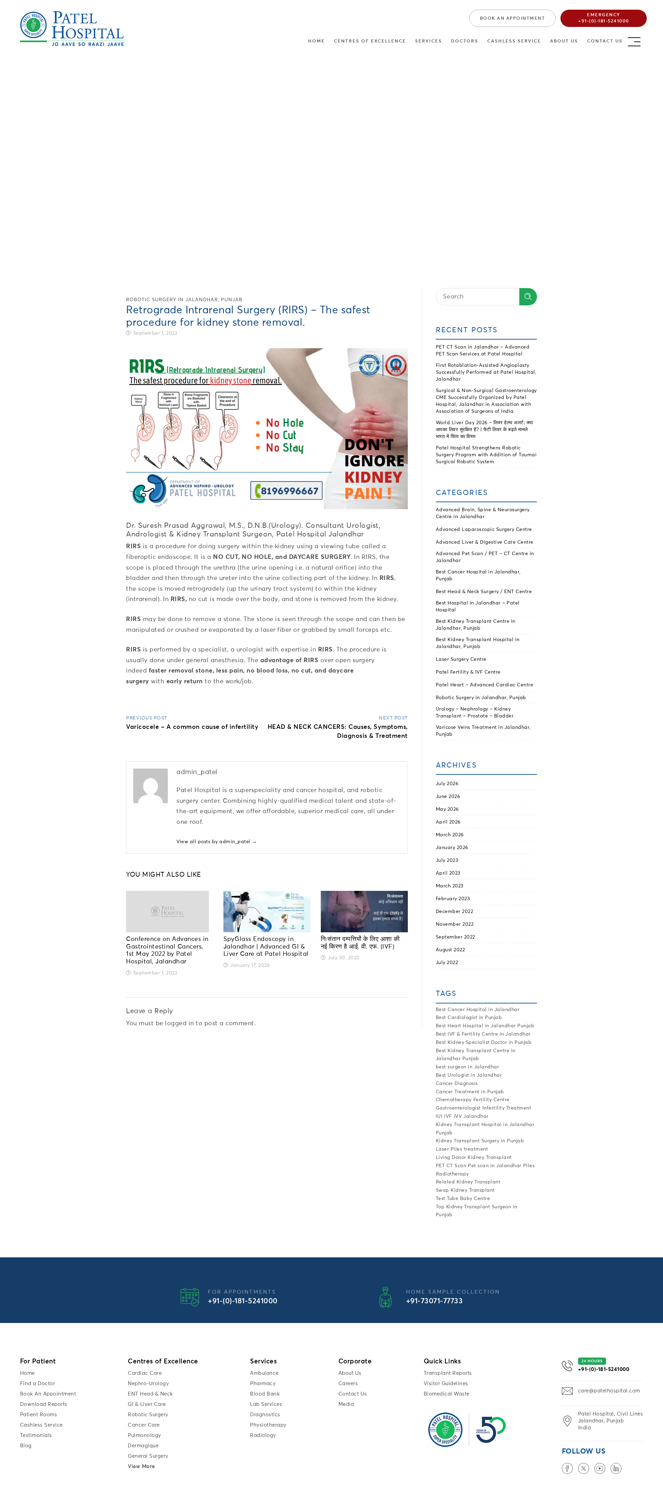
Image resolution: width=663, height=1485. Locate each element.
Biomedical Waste (447, 1394)
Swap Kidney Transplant (465, 1190)
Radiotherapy (452, 1174)
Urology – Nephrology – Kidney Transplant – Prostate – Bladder (475, 712)
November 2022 (455, 924)
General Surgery (148, 1456)
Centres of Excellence (370, 41)
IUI (439, 1116)
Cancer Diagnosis (457, 1083)
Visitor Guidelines (446, 1383)
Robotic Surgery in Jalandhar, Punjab (184, 299)
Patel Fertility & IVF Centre (468, 672)
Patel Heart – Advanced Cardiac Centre (485, 685)
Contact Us (605, 41)
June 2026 (448, 796)
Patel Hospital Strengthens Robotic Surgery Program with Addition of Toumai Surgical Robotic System (486, 455)
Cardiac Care (145, 1373)
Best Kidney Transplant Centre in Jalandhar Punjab (476, 1055)
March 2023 (450, 886)
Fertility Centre (491, 1099)
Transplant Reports (448, 1373)
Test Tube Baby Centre (463, 1198)
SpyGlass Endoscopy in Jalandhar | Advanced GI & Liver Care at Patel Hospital (266, 947)
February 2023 (453, 898)
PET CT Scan (451, 1165)
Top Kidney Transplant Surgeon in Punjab (476, 1211)
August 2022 (450, 950)
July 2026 (447, 783)
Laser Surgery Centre (461, 659)
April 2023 (448, 873)
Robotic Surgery (148, 1414)
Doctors (464, 41)
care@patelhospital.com (609, 1390)
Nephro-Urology (148, 1383)
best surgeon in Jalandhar (467, 1067)
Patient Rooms (38, 1414)
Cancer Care (144, 1425)
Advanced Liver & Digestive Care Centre (485, 542)
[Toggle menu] (640, 40)
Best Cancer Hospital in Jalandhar (478, 1009)
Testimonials (36, 1435)
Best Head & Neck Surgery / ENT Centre (484, 591)
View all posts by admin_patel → (216, 841)
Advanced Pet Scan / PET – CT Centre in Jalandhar (485, 557)
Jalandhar (476, 1116)
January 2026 (452, 847)
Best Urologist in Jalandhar (469, 1075)
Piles (529, 1165)
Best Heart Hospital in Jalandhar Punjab (485, 1026)
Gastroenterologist (458, 1108)
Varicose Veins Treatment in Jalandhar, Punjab (483, 731)
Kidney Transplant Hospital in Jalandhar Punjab (485, 1128)
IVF (448, 1116)
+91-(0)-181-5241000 (243, 1301)
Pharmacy (263, 1383)
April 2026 (448, 822)
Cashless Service (514, 41)
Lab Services (266, 1404)
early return (184, 681)
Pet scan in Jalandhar (494, 1165)
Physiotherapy (268, 1425)
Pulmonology (144, 1435)
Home (316, 41)
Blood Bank (265, 1394)
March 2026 (450, 834)
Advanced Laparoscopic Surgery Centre (484, 529)
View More (141, 1466)
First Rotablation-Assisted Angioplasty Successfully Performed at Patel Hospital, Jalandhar (486, 372)
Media (346, 1404)
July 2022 (447, 962)
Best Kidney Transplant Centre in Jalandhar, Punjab (476, 625)
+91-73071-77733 (434, 1301)
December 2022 (454, 911)
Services (428, 41)
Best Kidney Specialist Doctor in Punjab (484, 1042)
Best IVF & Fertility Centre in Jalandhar (483, 1034)
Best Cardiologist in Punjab (469, 1017)
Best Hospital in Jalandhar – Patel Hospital (478, 606)
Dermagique (143, 1445)
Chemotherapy (454, 1099)
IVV (458, 1116)
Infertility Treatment (506, 1108)
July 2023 (447, 860)
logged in (179, 1023)
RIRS (133, 546)
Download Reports (43, 1404)
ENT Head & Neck (150, 1394)
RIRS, (179, 599)
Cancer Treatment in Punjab (470, 1091)
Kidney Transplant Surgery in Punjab (480, 1141)
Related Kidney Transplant (468, 1182)
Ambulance (264, 1373)
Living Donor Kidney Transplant (474, 1157)
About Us (564, 41)
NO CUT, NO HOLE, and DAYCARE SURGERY (281, 557)
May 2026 (447, 809)
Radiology (263, 1435)
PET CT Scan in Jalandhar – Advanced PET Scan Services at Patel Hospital (483, 350)
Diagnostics (265, 1414)
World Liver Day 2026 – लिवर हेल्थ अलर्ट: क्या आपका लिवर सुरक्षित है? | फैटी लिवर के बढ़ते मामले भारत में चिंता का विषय (484, 429)
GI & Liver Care (147, 1404)
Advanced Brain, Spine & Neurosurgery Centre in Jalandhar (483, 513)
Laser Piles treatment (462, 1149)
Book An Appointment (48, 1394)
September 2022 (455, 937)
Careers (348, 1383)
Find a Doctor (37, 1383)
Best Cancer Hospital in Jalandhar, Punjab (478, 575)
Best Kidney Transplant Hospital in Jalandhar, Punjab (478, 643)
